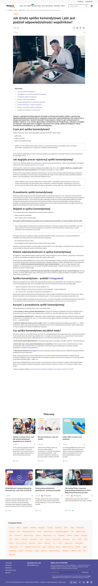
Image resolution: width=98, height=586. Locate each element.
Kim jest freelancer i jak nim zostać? (49, 438)
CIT (51, 292)
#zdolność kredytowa (55, 550)
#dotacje (77, 535)
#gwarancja (12, 554)
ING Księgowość (47, 495)
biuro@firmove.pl (33, 565)
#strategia (50, 527)
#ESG (11, 535)
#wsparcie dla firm (29, 535)
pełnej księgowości (33, 350)
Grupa (74, 582)
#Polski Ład (44, 550)
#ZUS (19, 531)
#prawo (66, 527)
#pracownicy (59, 527)
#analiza (60, 543)
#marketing (33, 527)
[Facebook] (80, 582)
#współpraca (66, 550)
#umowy (40, 543)
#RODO (86, 539)
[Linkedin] (83, 582)
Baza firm (8, 572)
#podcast (10, 472)
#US (54, 543)
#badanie (78, 547)
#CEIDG (69, 472)
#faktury (17, 539)
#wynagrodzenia (79, 543)
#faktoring (51, 547)
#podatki (25, 527)
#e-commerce (18, 535)
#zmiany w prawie (81, 531)
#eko (73, 531)
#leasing (48, 539)
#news (74, 539)
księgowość (57, 278)
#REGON (74, 550)
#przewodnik (62, 535)
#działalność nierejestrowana (33, 547)
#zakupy (37, 550)
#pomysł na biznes (49, 531)
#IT (22, 547)
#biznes (16, 14)
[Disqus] (49, 391)
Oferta (63, 6)
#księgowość (42, 527)
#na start (18, 420)
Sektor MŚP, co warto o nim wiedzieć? (74, 438)
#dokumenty (25, 539)
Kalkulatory (57, 6)
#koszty (58, 547)
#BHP (85, 550)
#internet (39, 535)
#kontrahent (48, 543)
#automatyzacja (47, 535)
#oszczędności (34, 539)
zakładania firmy (62, 364)
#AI (55, 535)
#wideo (73, 527)
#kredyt (11, 543)
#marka (39, 531)
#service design (57, 539)
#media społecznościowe (29, 531)
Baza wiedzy (37, 6)
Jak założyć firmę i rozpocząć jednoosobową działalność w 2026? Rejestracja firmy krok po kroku (79, 490)
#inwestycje (29, 550)
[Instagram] (91, 582)
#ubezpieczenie (69, 543)
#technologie (66, 539)
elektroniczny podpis (37, 165)
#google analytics (14, 547)
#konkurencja (13, 550)
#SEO (11, 539)
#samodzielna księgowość (63, 531)
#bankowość (32, 543)
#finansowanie (81, 527)
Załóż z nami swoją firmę (26, 6)
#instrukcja (84, 535)
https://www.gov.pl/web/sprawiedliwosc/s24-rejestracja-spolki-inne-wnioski (52, 369)
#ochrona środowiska (21, 543)
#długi (45, 547)
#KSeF (42, 539)
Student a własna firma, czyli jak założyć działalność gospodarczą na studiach (24, 439)
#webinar (21, 550)
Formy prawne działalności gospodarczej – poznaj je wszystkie (49, 489)
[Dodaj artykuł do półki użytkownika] (34, 444)
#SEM (80, 550)
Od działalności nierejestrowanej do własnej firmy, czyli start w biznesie (19, 489)
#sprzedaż (12, 531)
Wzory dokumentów (47, 6)
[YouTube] (87, 582)
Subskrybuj (85, 572)
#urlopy (85, 547)
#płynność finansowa (68, 547)
